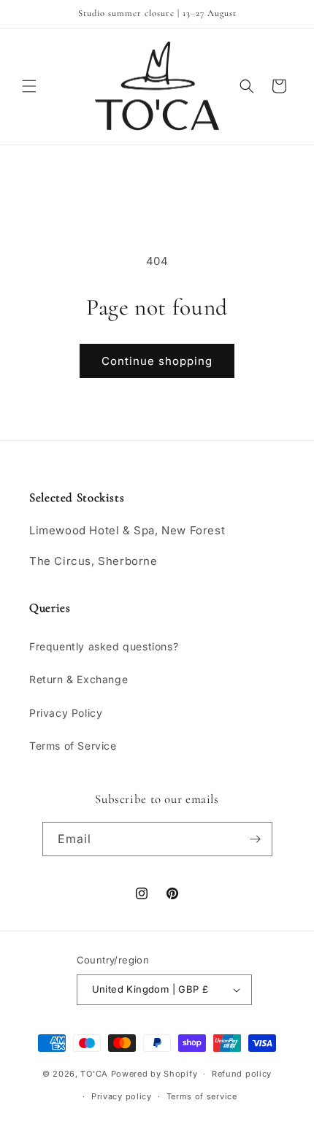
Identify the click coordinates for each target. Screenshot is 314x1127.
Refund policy (242, 1074)
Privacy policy (121, 1096)
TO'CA (94, 1074)
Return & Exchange (78, 679)
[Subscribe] (256, 839)
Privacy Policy (65, 713)
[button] (29, 86)
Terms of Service (73, 745)
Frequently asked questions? (103, 646)
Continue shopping (157, 361)
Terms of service (201, 1096)
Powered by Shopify (154, 1074)
